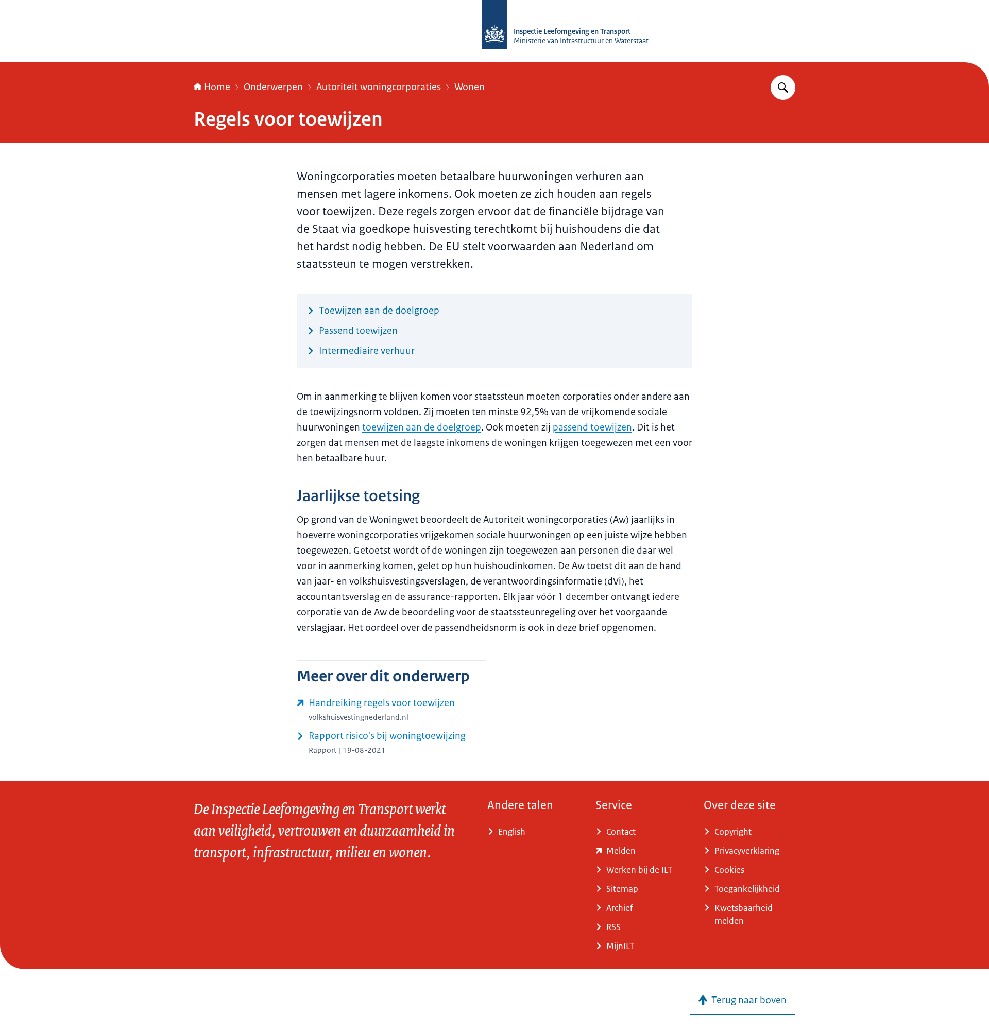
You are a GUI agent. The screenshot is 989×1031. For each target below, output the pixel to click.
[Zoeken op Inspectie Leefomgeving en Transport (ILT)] (783, 87)
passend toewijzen (592, 427)
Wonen (469, 87)
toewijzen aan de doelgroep (421, 427)
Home (217, 87)
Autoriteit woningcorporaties (378, 87)
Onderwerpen (273, 87)
